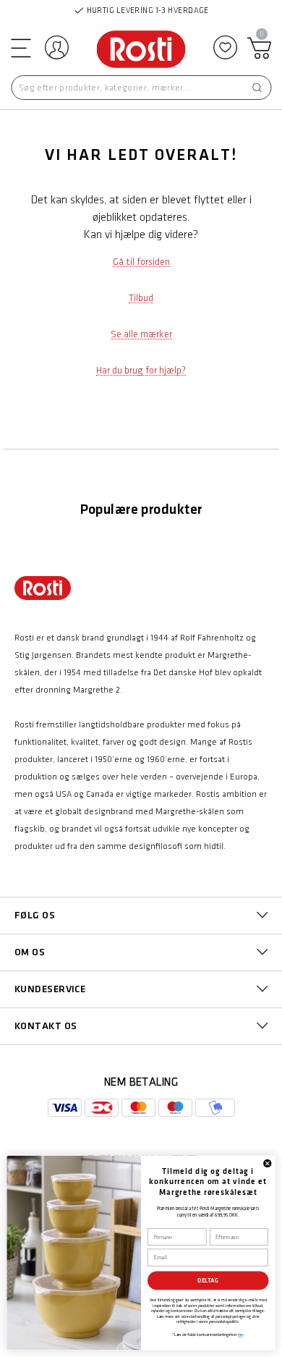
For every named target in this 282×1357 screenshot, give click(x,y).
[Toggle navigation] (19, 47)
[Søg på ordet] (256, 87)
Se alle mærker (141, 334)
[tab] (141, 915)
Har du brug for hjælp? (141, 370)
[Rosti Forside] (141, 50)
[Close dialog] (267, 1163)
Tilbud (141, 298)
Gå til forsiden (141, 261)
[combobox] (141, 87)
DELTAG (207, 1281)
